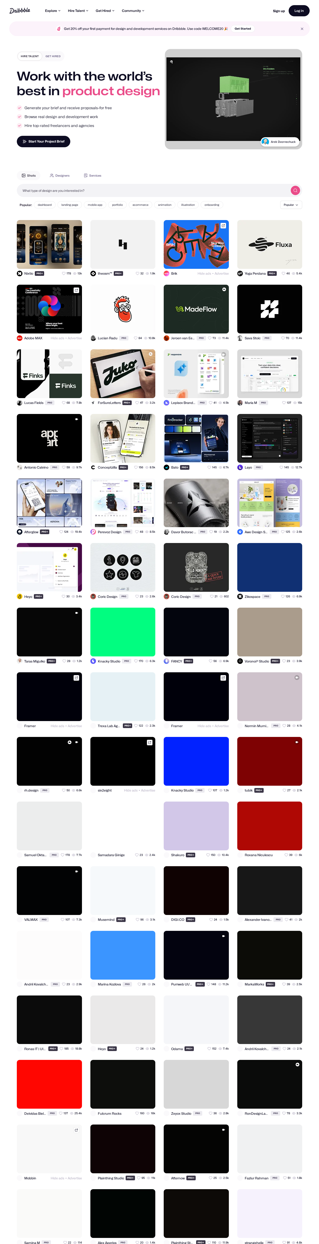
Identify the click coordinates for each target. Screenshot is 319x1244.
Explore (51, 11)
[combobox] (152, 190)
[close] (302, 28)
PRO (39, 273)
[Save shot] (65, 261)
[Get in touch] (56, 261)
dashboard (45, 205)
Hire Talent (76, 11)
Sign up (279, 11)
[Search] (295, 190)
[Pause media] (172, 142)
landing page (69, 205)
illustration (188, 205)
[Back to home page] (19, 11)
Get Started (243, 28)
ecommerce (140, 205)
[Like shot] (74, 261)
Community (131, 11)
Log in (299, 11)
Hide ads (204, 273)
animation (164, 205)
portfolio (117, 205)
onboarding (212, 205)
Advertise (222, 273)
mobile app (95, 205)
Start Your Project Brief (46, 141)
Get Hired (103, 11)
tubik (292, 142)
